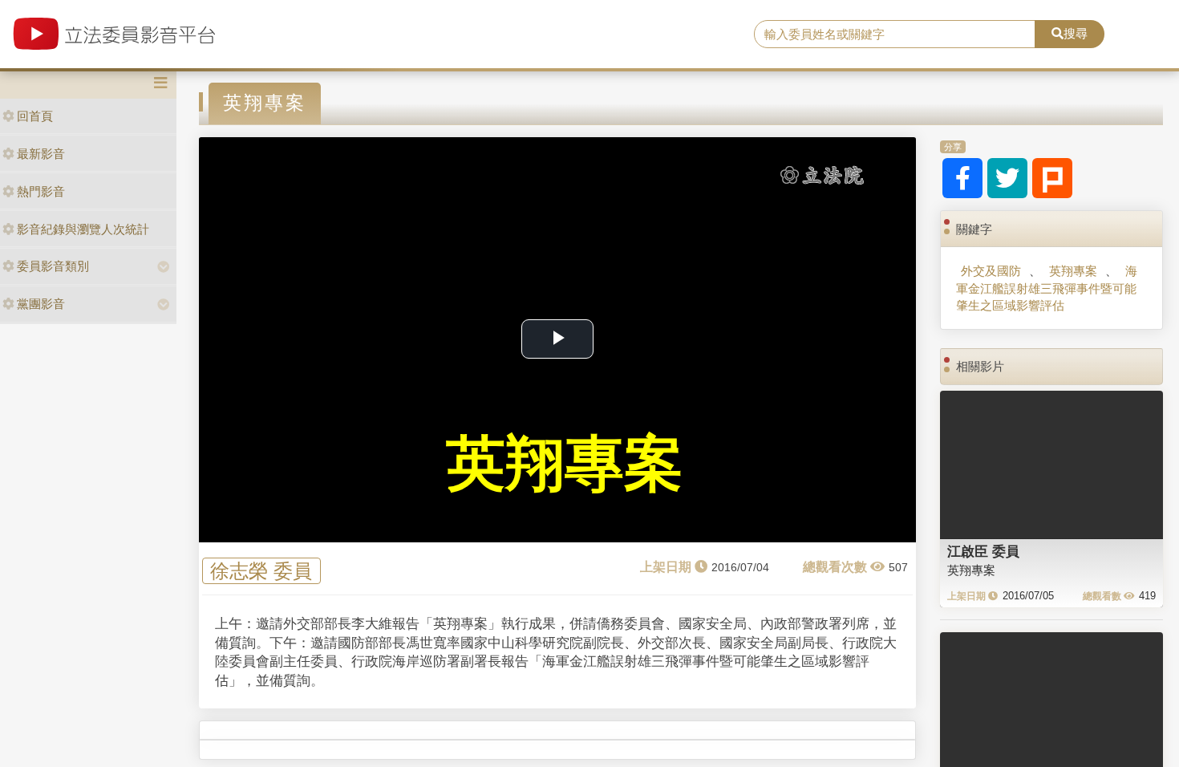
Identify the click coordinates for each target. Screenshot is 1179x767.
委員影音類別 (53, 266)
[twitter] (1007, 178)
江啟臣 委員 (983, 551)
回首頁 (35, 116)
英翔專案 (1073, 271)
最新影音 (41, 153)
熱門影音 (41, 191)
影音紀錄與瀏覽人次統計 (83, 229)
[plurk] (1052, 178)
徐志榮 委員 (261, 571)
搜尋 (1076, 33)
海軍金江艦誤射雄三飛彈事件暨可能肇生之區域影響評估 (1046, 288)
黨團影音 (41, 303)
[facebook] (962, 178)
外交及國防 (991, 271)
